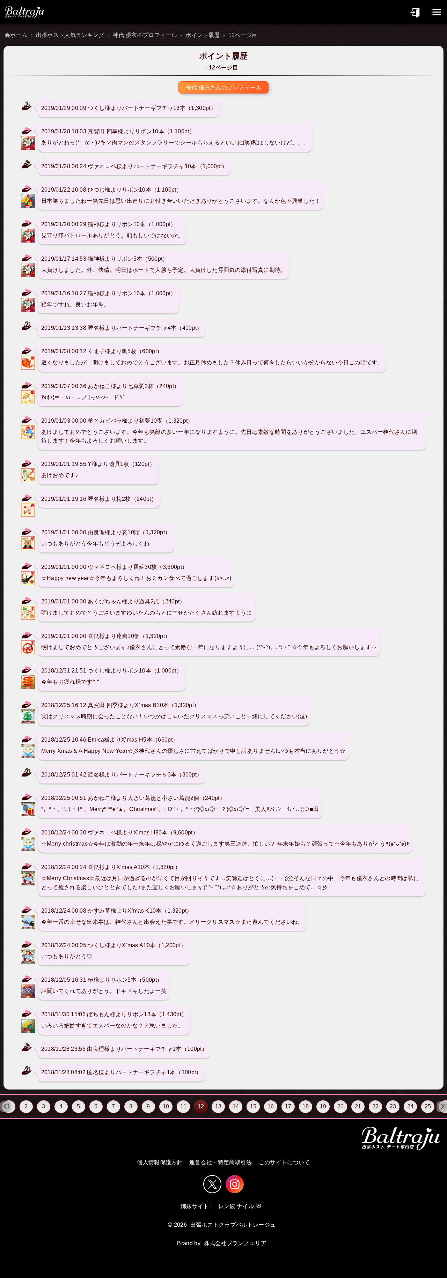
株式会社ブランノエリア (235, 1243)
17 (288, 1106)
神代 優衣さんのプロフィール (223, 87)
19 (323, 1106)
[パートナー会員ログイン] (415, 11)
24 (410, 1106)
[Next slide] (442, 1106)
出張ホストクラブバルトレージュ (233, 1225)
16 (271, 1106)
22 (375, 1106)
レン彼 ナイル (236, 1206)
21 (358, 1106)
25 (428, 1106)
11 (183, 1106)
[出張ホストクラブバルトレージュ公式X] (212, 1184)
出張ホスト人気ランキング (70, 35)
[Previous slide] (5, 1106)
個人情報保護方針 (160, 1162)
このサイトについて (284, 1162)
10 (166, 1106)
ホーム (18, 35)
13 (218, 1106)
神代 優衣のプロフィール (145, 35)
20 (340, 1106)
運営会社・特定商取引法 (220, 1162)
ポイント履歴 (202, 35)
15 (253, 1106)
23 (393, 1106)
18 (305, 1106)
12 (201, 1106)
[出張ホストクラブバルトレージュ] (24, 12)
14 (236, 1106)
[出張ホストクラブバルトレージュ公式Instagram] (235, 1184)
